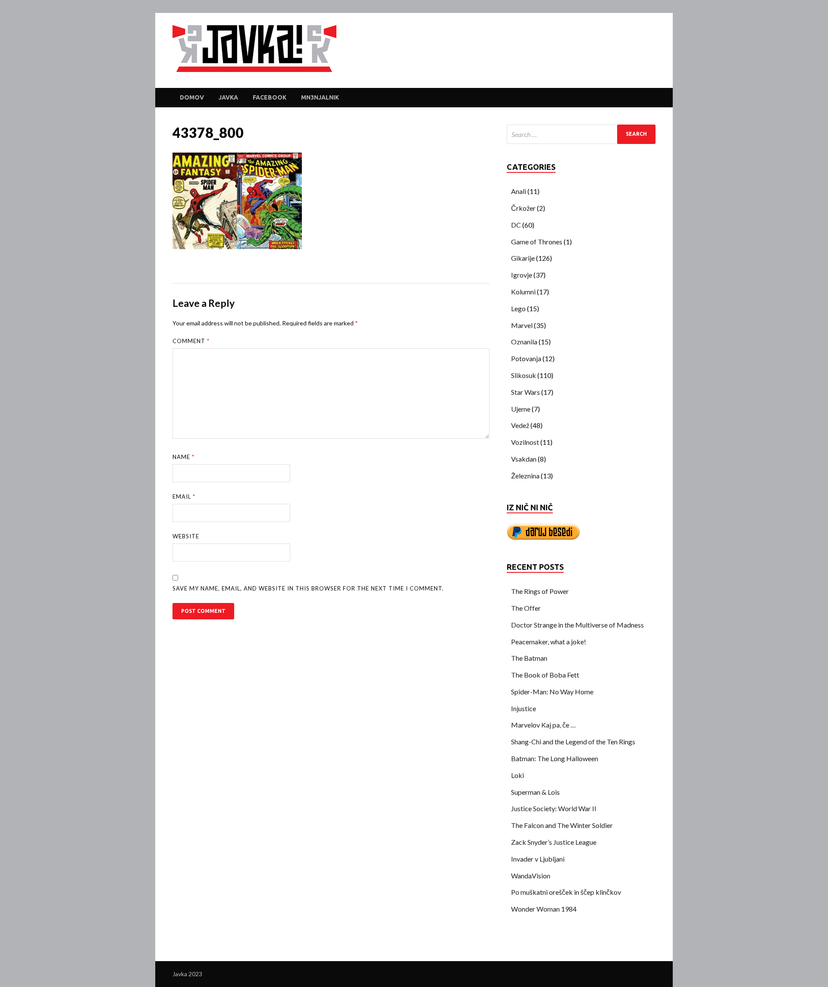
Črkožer (523, 208)
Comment (191, 340)
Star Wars (525, 392)
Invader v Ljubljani (538, 859)
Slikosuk (523, 375)
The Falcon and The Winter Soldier (562, 825)
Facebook (269, 97)
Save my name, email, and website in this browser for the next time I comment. (308, 588)
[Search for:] (581, 134)
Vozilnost (525, 442)
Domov (192, 97)
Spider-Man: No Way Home (552, 691)
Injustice (523, 708)
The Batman (529, 658)
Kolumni (523, 291)
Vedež (520, 425)
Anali (518, 191)
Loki (517, 775)
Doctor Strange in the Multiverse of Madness (577, 625)
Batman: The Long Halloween (554, 758)
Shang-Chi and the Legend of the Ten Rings (573, 741)
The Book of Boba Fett (545, 675)
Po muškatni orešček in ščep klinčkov (566, 892)
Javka (228, 97)
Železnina (525, 476)
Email (183, 496)
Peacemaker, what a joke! (548, 641)
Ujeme (520, 409)
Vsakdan (523, 459)
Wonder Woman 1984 (544, 909)
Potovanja (526, 358)
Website (185, 536)
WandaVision (530, 875)
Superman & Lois (535, 792)
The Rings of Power (540, 591)
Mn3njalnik (320, 97)
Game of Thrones (536, 241)
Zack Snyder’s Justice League (553, 842)
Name (183, 456)
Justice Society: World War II (553, 808)
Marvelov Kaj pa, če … (543, 725)
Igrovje (521, 275)
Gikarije (523, 258)
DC (516, 225)
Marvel (522, 325)
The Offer (526, 608)
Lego (518, 308)
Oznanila (524, 341)
